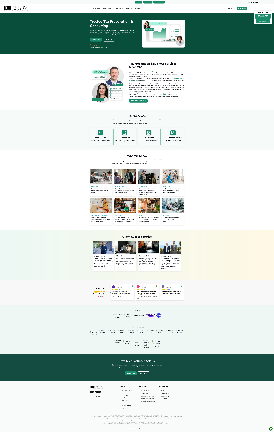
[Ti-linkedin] (96, 392)
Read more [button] (114, 298)
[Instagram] (255, 2)
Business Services (107, 8)
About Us (128, 8)
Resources (137, 8)
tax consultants (135, 83)
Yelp (136, 80)
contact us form (178, 94)
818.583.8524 (163, 94)
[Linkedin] (249, 2)
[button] (184, 292)
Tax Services (95, 8)
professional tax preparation (159, 71)
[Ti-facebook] (91, 392)
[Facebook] (251, 2)
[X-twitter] (253, 2)
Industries (118, 8)
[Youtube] (257, 2)
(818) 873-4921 (231, 8)
